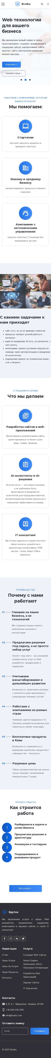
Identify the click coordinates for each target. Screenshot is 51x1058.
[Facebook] (4, 938)
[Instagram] (10, 938)
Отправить (39, 1031)
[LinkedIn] (17, 938)
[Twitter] (23, 938)
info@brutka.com (14, 1015)
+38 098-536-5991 (15, 1009)
